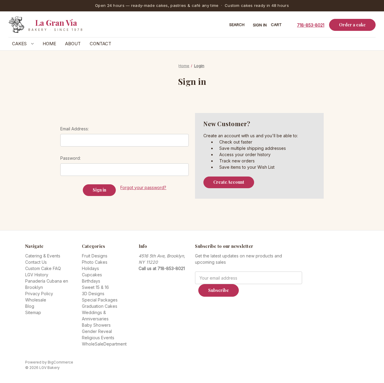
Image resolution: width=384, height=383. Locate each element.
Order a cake (352, 25)
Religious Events (98, 337)
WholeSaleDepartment (104, 343)
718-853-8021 (310, 24)
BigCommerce (60, 362)
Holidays (90, 268)
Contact (100, 43)
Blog (29, 306)
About (73, 43)
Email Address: (74, 128)
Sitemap (33, 312)
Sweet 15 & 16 (95, 287)
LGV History (36, 274)
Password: (70, 158)
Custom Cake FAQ (43, 268)
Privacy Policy (39, 293)
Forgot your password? (143, 187)
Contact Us (36, 262)
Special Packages (100, 299)
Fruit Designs (94, 255)
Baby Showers (96, 325)
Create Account (228, 182)
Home (49, 43)
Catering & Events (42, 255)
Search (236, 24)
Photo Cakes (94, 262)
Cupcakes (92, 274)
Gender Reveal (97, 331)
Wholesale (35, 299)
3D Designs (93, 293)
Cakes (20, 43)
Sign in (260, 24)
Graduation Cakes (99, 306)
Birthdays (91, 281)
